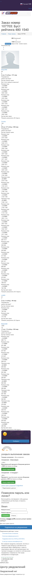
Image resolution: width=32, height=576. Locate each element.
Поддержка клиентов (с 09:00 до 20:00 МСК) (13, 538)
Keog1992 (4, 69)
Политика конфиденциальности (10, 536)
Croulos (3, 121)
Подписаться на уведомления (16, 527)
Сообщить (16, 441)
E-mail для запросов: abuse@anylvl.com (12, 541)
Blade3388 (4, 324)
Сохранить (5, 515)
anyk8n (3, 295)
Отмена (13, 515)
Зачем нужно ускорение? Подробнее (12, 485)
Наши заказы (12, 34)
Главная (3, 34)
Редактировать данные (9, 488)
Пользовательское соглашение (10, 533)
